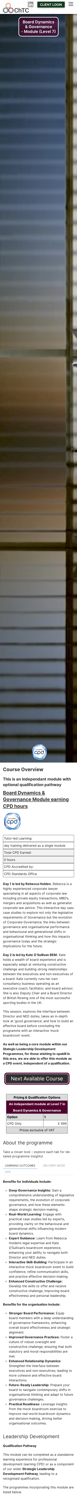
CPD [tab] (8, 1172)
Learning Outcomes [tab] (20, 1165)
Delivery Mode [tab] (54, 1165)
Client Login (51, 5)
